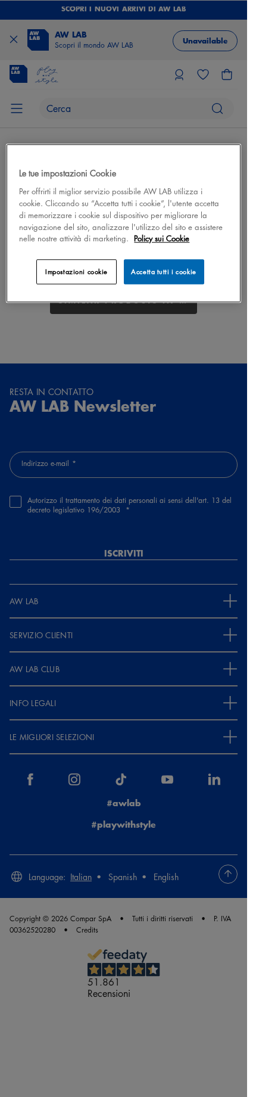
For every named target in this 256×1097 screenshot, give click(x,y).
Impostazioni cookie (76, 272)
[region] (123, 223)
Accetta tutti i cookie (163, 272)
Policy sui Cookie (161, 238)
